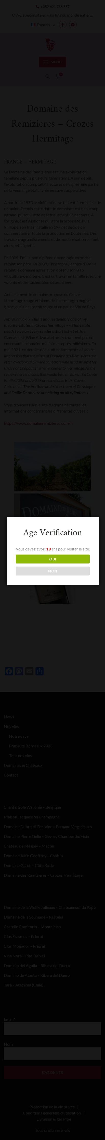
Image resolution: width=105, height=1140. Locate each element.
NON (52, 571)
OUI (52, 559)
